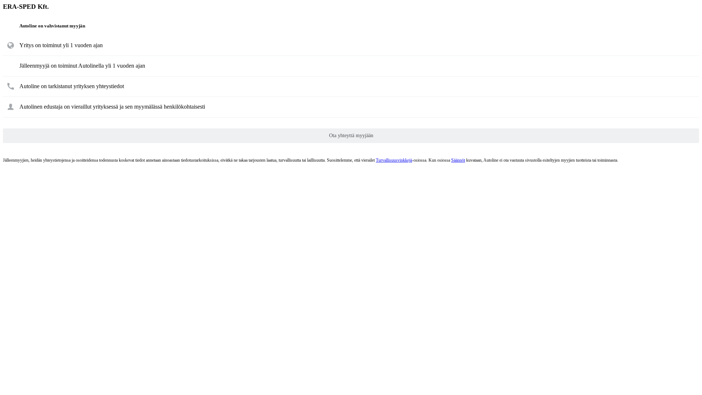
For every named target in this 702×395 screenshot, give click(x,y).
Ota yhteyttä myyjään (351, 135)
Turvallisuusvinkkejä (394, 160)
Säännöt (458, 160)
